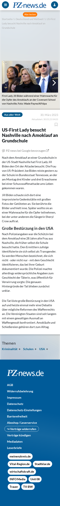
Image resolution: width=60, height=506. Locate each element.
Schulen (28, 349)
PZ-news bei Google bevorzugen (25, 150)
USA (42, 349)
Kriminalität (9, 349)
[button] (5, 62)
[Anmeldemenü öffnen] (54, 4)
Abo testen (30, 14)
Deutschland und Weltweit (30, 19)
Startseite (7, 19)
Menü (5, 4)
